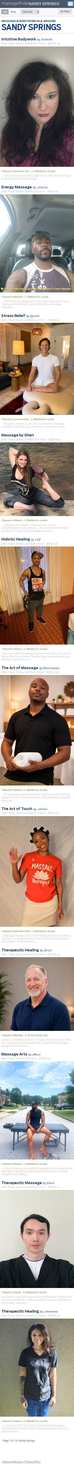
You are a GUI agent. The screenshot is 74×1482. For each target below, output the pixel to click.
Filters (66, 11)
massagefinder (16, 4)
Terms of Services (12, 1461)
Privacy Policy (33, 1461)
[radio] (5, 11)
